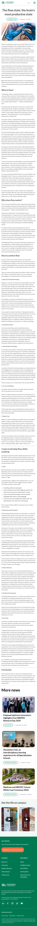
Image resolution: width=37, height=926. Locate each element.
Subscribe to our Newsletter (25, 876)
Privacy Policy (4, 915)
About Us (4, 862)
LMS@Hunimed (25, 865)
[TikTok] (17, 903)
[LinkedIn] (3, 903)
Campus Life (5, 875)
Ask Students (24, 871)
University (4, 865)
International (5, 871)
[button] (9, 819)
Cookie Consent (20, 915)
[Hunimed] (18, 885)
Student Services (6, 868)
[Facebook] (7, 903)
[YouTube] (21, 903)
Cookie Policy (12, 915)
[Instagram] (12, 903)
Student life (12, 19)
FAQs (22, 862)
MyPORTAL (24, 868)
